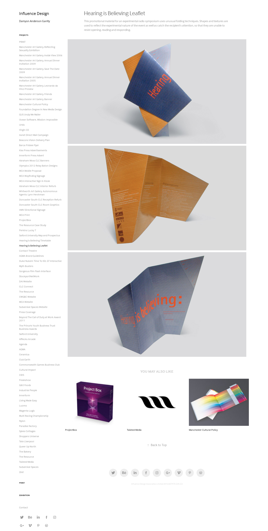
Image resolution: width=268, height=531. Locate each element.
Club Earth (24, 359)
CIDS (21, 374)
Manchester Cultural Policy (33, 104)
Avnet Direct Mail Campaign (33, 134)
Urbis (22, 124)
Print (22, 483)
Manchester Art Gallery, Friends (35, 93)
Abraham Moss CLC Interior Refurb (37, 186)
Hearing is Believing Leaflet (33, 245)
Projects (23, 35)
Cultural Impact (27, 369)
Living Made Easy (28, 400)
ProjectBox (25, 219)
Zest (21, 471)
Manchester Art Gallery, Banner (35, 99)
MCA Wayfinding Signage (32, 175)
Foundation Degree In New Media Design (40, 109)
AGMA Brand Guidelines (31, 255)
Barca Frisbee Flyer (29, 145)
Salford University (28, 333)
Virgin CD (24, 129)
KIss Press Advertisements (33, 150)
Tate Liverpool (26, 441)
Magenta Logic (27, 410)
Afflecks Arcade (27, 339)
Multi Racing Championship (33, 415)
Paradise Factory (28, 425)
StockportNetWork (29, 276)
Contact (23, 507)
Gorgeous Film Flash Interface (35, 271)
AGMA (22, 349)
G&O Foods (25, 385)
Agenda (23, 344)
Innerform (24, 395)
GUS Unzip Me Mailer (30, 114)
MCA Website (26, 301)
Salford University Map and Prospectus (39, 235)
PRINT (22, 41)
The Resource (26, 291)
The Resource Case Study (32, 225)
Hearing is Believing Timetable (35, 240)
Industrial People (28, 390)
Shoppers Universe (29, 436)
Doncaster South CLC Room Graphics (39, 204)
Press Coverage (27, 312)
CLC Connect (26, 286)
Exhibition (24, 495)
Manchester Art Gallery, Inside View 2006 (40, 55)
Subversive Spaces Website (33, 306)
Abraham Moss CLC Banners (34, 160)
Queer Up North (27, 446)
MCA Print (24, 214)
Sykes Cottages (27, 431)
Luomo (23, 405)
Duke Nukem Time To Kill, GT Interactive (40, 260)
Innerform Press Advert (31, 155)
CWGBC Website (27, 296)
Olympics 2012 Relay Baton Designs (38, 165)
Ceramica (24, 354)
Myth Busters (26, 266)
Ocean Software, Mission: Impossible (38, 119)
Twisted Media (26, 461)
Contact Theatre (28, 250)
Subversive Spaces (28, 466)
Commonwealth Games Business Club (39, 364)
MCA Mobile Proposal (30, 170)
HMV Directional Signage (32, 209)
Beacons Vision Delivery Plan (34, 140)
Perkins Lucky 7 (27, 230)
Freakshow (25, 379)
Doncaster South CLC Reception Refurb (40, 199)
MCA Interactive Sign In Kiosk (34, 180)
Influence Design (34, 13)
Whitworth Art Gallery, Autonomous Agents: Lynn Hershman (38, 193)
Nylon (22, 420)
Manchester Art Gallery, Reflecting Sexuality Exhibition (37, 48)
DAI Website (25, 281)
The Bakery (25, 451)
